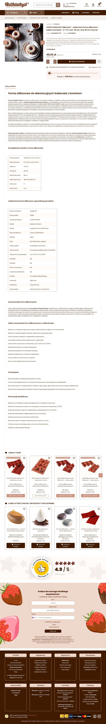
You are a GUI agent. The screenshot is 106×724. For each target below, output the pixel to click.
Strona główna (10, 18)
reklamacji (90, 667)
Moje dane (65, 663)
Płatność (96, 13)
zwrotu (90, 669)
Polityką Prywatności (47, 639)
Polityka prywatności (40, 663)
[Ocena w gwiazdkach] (65, 563)
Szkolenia (65, 13)
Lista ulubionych (65, 667)
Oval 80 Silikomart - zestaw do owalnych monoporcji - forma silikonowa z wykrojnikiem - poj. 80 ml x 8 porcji (16, 530)
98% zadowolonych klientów (18, 715)
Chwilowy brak (41, 496)
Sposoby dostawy (90, 660)
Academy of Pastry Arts (40, 691)
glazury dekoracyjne (41, 126)
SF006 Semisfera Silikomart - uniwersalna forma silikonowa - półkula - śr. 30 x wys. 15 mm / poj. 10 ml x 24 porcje (90, 530)
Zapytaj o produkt (16, 496)
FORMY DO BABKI (56, 18)
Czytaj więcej (50, 49)
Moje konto (65, 655)
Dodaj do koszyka (77, 62)
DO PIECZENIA (22, 18)
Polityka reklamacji (40, 667)
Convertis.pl (81, 721)
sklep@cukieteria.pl (68, 6)
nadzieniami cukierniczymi (85, 126)
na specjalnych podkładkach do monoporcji (72, 119)
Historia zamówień (65, 665)
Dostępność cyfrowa (40, 672)
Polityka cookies (41, 665)
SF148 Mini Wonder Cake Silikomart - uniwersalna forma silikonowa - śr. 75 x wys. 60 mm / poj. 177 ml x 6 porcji (65, 479)
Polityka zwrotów (41, 669)
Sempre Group (16, 690)
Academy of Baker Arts (40, 695)
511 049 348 (73, 3)
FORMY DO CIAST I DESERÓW (39, 18)
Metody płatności (90, 663)
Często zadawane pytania (15, 665)
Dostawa (85, 13)
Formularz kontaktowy (16, 669)
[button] (93, 5)
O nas (16, 660)
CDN (15, 695)
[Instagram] (99, 716)
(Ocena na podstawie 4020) (19, 717)
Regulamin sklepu (40, 660)
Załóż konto (65, 660)
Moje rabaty (65, 669)
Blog (77, 13)
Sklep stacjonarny (16, 667)
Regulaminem (36, 639)
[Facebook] (95, 716)
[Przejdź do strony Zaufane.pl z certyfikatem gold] (41, 568)
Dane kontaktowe (15, 663)
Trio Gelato (16, 693)
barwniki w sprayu (71, 124)
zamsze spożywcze (55, 124)
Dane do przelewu (90, 665)
